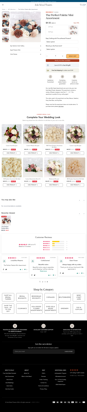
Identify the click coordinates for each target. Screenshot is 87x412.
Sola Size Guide (9, 389)
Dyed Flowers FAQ (15, 50)
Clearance (22, 309)
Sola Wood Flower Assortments (36, 309)
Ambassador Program (60, 373)
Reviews (43, 376)
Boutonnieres (65, 297)
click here (60, 106)
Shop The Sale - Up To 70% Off (8, 308)
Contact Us (43, 383)
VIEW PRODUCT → (12, 153)
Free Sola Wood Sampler (9, 373)
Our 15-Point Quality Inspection (60, 380)
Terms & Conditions (43, 386)
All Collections (12, 9)
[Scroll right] (84, 200)
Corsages (50, 297)
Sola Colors (9, 386)
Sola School (9, 379)
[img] (12, 258)
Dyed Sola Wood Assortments (50, 309)
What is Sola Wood (27, 376)
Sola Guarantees (9, 376)
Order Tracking (43, 379)
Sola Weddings (10, 383)
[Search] (81, 5)
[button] (49, 12)
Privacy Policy (43, 389)
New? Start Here (79, 297)
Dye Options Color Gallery (17, 46)
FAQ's (43, 373)
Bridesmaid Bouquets (36, 297)
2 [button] (42, 282)
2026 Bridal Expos (60, 384)
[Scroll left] (79, 200)
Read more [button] (43, 271)
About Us (26, 373)
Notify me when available (62, 61)
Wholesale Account (60, 376)
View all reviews (77, 375)
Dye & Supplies (78, 308)
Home (3, 9)
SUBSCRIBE (69, 351)
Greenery (65, 309)
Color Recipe (13, 54)
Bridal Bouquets (22, 297)
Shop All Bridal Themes (8, 297)
